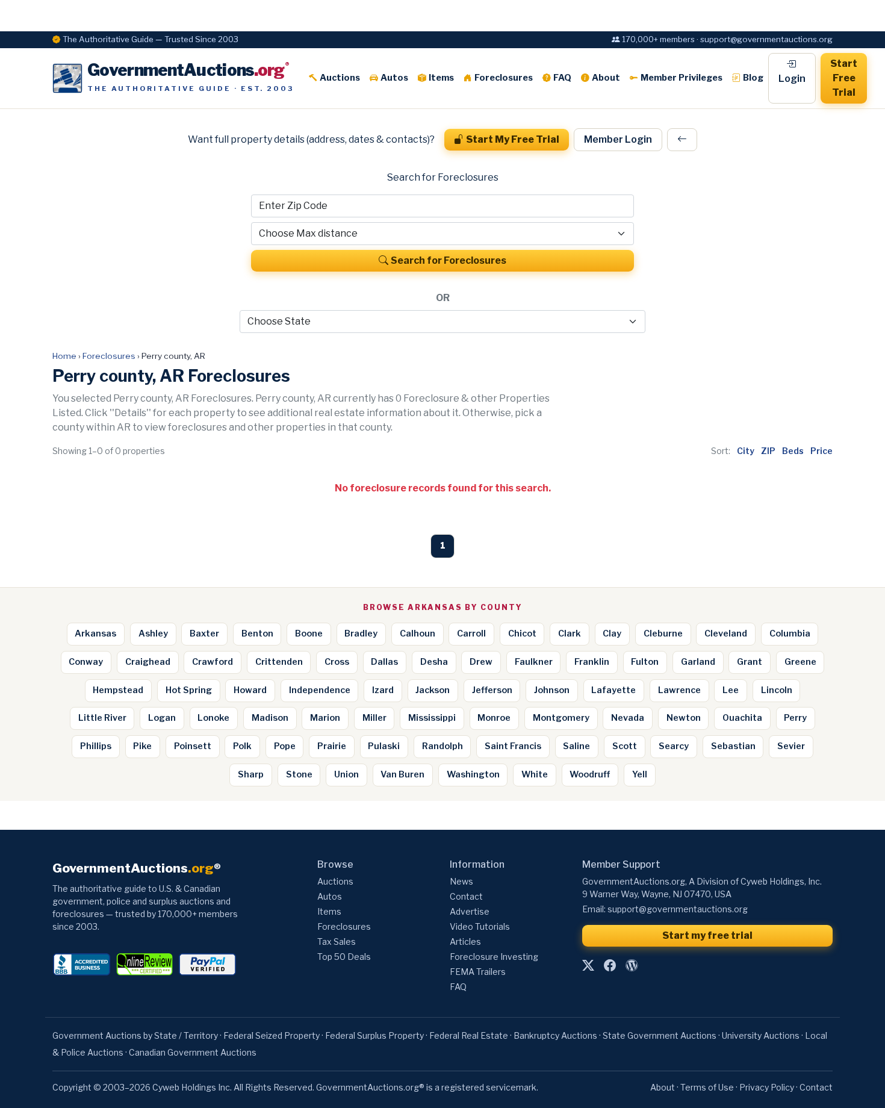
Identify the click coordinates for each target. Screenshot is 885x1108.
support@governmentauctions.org (677, 909)
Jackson (432, 690)
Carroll (471, 633)
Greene (800, 661)
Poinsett (192, 746)
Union (346, 774)
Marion (325, 717)
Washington (473, 774)
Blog (753, 77)
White (534, 774)
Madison (270, 717)
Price (821, 451)
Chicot (522, 633)
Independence (319, 690)
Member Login (618, 139)
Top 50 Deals (344, 956)
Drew (481, 661)
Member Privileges (681, 77)
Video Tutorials (480, 926)
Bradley (360, 633)
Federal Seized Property (271, 1035)
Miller (374, 717)
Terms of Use (707, 1087)
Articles (465, 941)
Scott (624, 746)
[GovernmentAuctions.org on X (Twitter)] (588, 965)
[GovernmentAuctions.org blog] (632, 965)
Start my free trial (707, 935)
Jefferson (492, 690)
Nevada (627, 717)
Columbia (789, 633)
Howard (250, 690)
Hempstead (118, 690)
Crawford (212, 661)
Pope (285, 746)
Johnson (552, 690)
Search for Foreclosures (448, 260)
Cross (336, 661)
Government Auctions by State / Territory (135, 1035)
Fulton (645, 661)
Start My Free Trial (512, 139)
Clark (569, 633)
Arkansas (95, 633)
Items (441, 77)
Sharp (251, 774)
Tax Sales (336, 941)
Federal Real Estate (468, 1035)
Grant (749, 661)
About (606, 77)
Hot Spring (189, 690)
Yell (639, 774)
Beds (793, 451)
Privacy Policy (766, 1087)
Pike (142, 746)
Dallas (384, 661)
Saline (576, 746)
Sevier (791, 746)
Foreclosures (503, 77)
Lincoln (776, 690)
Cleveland (725, 633)
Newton (683, 717)
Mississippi (432, 717)
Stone (299, 774)
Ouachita (742, 717)
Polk (242, 746)
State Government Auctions (659, 1035)
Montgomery (561, 717)
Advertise (469, 911)
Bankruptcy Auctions (555, 1035)
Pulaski (384, 746)
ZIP (768, 451)
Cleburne (663, 633)
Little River (102, 717)
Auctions (340, 77)
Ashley (153, 633)
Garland (698, 661)
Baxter (204, 633)
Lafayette (613, 690)
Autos (394, 77)
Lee (730, 690)
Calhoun (417, 633)
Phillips (95, 746)
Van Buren (402, 774)
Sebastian (733, 746)
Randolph (442, 746)
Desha (434, 661)
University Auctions (761, 1035)
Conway (86, 661)
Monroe (494, 717)
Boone (309, 633)
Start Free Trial (843, 78)
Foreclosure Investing (494, 956)
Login (792, 78)
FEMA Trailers (478, 971)
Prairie (331, 746)
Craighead (147, 661)
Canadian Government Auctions (192, 1052)
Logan (162, 717)
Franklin (591, 661)
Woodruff (590, 774)
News (461, 881)
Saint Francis (513, 746)
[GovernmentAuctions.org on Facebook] (610, 965)
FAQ (562, 77)
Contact (466, 896)
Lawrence (679, 690)
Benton (257, 633)
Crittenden (279, 661)
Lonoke (213, 717)
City (745, 451)
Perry (795, 717)
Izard (383, 690)
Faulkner (534, 661)
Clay (612, 633)
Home (64, 356)
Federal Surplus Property (374, 1035)
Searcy (674, 746)
